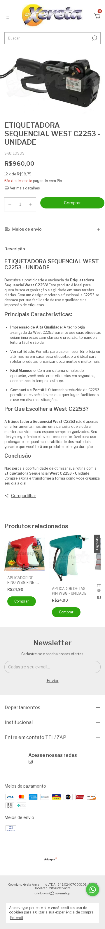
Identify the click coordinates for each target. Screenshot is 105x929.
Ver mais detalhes (24, 188)
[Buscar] (94, 38)
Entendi (16, 918)
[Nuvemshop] (52, 893)
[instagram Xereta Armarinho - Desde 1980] (52, 758)
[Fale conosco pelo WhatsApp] (92, 889)
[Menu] (8, 16)
